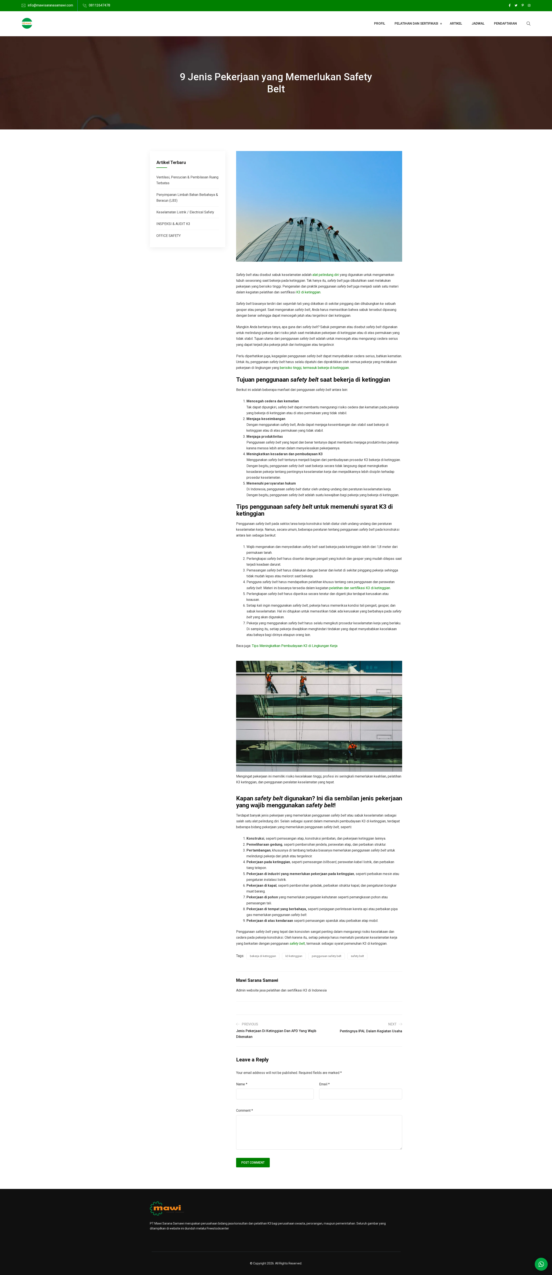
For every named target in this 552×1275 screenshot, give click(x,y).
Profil (379, 23)
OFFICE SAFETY (168, 236)
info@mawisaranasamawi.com (50, 5)
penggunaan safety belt (326, 956)
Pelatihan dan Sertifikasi (416, 23)
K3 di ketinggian (308, 292)
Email (324, 1084)
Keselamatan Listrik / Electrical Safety (185, 212)
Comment (244, 1110)
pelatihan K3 (262, 1223)
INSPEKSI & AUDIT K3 (173, 224)
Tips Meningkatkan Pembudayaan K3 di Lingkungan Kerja (294, 646)
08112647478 (99, 5)
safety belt (297, 943)
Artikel (456, 23)
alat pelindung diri (325, 275)
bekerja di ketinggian (263, 956)
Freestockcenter (218, 1228)
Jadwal (478, 23)
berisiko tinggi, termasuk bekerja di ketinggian (314, 368)
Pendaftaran (505, 23)
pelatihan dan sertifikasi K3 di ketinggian (359, 588)
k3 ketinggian (293, 956)
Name (241, 1084)
